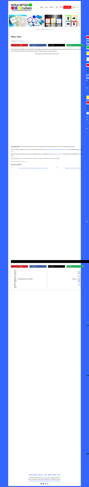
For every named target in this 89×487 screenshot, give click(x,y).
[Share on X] (1, 245)
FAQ (58, 474)
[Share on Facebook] (1, 241)
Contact (35, 481)
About (30, 481)
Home (31, 474)
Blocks (40, 474)
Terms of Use (49, 481)
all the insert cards (56, 154)
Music (22, 41)
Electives (18, 41)
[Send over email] (1, 248)
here (12, 151)
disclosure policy (50, 29)
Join (45, 474)
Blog (35, 474)
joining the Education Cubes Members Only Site (57, 149)
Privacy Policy (57, 481)
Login (49, 474)
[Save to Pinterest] (1, 238)
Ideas (54, 474)
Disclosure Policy (42, 481)
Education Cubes (45, 477)
